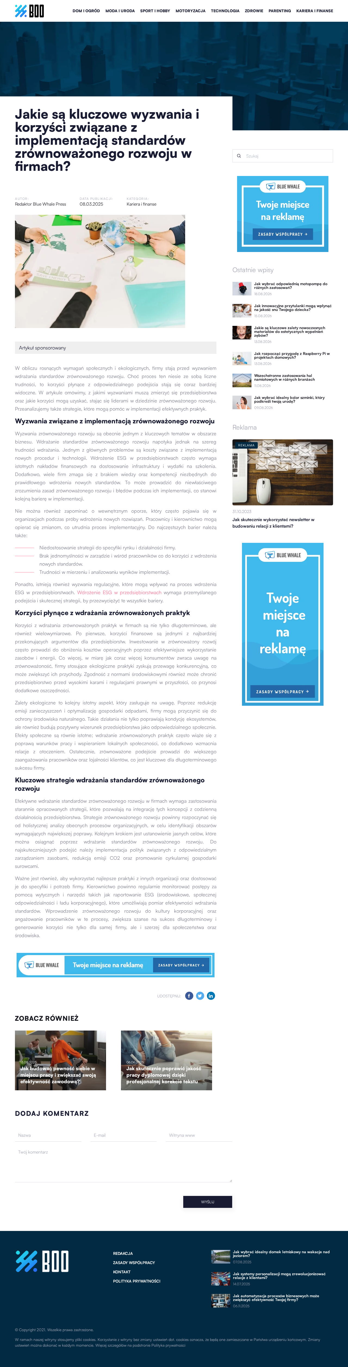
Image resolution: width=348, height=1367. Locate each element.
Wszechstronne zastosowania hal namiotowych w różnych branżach (284, 377)
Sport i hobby (155, 10)
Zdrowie (254, 10)
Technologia (225, 10)
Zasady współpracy (134, 1262)
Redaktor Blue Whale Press (40, 204)
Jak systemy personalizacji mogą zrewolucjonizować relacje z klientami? (279, 1276)
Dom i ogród (86, 10)
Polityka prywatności (136, 1281)
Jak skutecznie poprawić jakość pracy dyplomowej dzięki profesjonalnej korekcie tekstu (163, 1074)
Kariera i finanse (314, 10)
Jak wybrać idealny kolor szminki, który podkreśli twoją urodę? (289, 399)
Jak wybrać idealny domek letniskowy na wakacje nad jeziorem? (281, 1254)
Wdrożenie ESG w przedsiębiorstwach (119, 592)
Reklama (244, 427)
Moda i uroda (120, 10)
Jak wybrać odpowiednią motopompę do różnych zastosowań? (290, 285)
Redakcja (123, 1253)
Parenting (280, 10)
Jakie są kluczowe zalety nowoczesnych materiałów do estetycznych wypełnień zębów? (289, 331)
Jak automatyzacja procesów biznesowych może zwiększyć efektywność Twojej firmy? (276, 1298)
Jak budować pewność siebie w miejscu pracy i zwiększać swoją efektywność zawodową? (58, 1074)
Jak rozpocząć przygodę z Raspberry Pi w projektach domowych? (292, 355)
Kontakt (121, 1272)
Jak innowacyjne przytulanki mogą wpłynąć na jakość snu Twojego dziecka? (293, 307)
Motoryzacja (191, 10)
